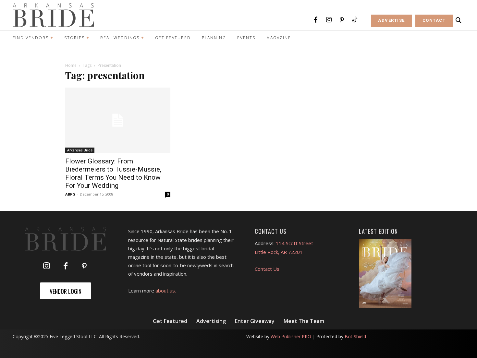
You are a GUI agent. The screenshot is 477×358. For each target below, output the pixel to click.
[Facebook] (315, 20)
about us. (165, 290)
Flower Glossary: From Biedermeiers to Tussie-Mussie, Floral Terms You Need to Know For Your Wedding (113, 173)
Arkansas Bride (79, 150)
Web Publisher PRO (291, 336)
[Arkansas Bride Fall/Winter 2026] (385, 273)
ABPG (70, 194)
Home (71, 65)
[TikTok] (354, 20)
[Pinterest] (341, 20)
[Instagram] (328, 20)
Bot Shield (355, 336)
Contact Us (267, 269)
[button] (458, 20)
